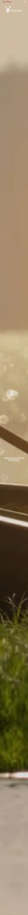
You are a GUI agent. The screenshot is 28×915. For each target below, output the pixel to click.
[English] (6, 1)
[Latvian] (3, 1)
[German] (8, 1)
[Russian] (10, 1)
